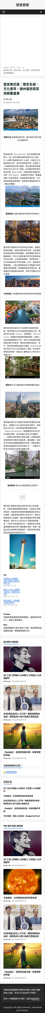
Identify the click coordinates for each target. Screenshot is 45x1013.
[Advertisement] (22, 42)
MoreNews (37, 1007)
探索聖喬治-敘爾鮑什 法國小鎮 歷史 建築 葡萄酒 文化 (11, 581)
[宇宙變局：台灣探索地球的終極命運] (22, 882)
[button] (3, 12)
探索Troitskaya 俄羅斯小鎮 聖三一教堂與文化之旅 (11, 591)
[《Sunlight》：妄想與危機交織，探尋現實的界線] (22, 736)
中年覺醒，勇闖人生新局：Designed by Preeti (21, 816)
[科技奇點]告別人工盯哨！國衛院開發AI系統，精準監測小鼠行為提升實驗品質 (21, 715)
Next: (22, 627)
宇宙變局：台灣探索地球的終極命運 (18, 795)
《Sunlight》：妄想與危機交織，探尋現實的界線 (22, 753)
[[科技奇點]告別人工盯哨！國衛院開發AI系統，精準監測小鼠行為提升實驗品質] (22, 698)
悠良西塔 (22, 4)
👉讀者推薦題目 (10, 772)
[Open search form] (41, 12)
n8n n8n (9, 99)
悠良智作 (35, 998)
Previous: (22, 617)
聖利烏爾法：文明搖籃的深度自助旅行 (11, 601)
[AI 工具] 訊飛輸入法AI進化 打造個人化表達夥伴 (22, 677)
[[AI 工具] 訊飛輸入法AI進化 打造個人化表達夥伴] (22, 659)
